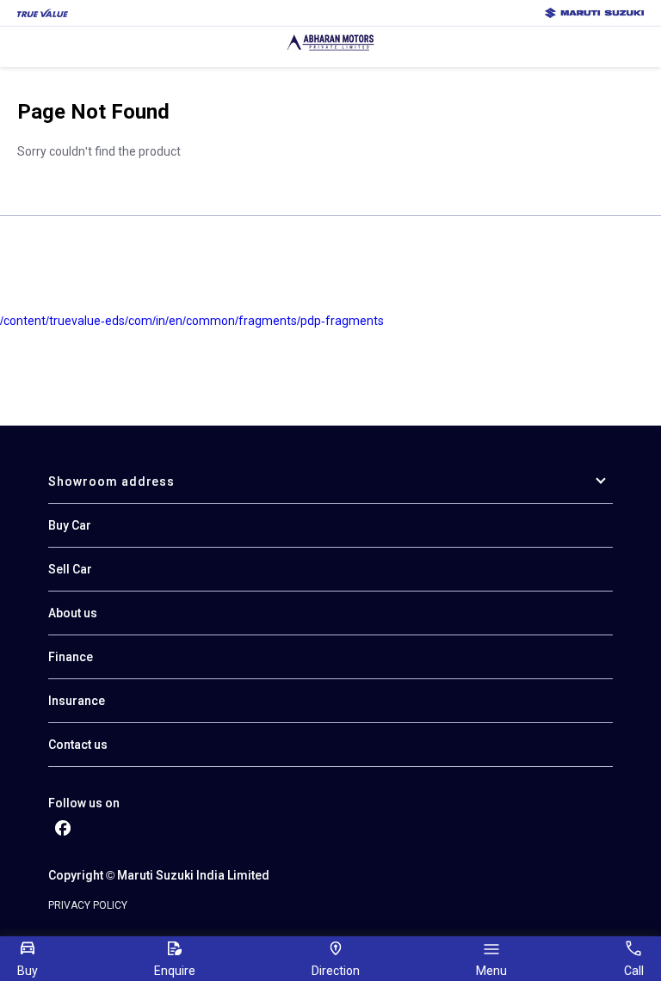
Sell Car (70, 569)
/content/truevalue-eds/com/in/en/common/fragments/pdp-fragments (192, 321)
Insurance (76, 701)
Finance (70, 657)
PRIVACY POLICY (87, 905)
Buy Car (69, 525)
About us (72, 613)
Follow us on (84, 803)
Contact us (78, 744)
